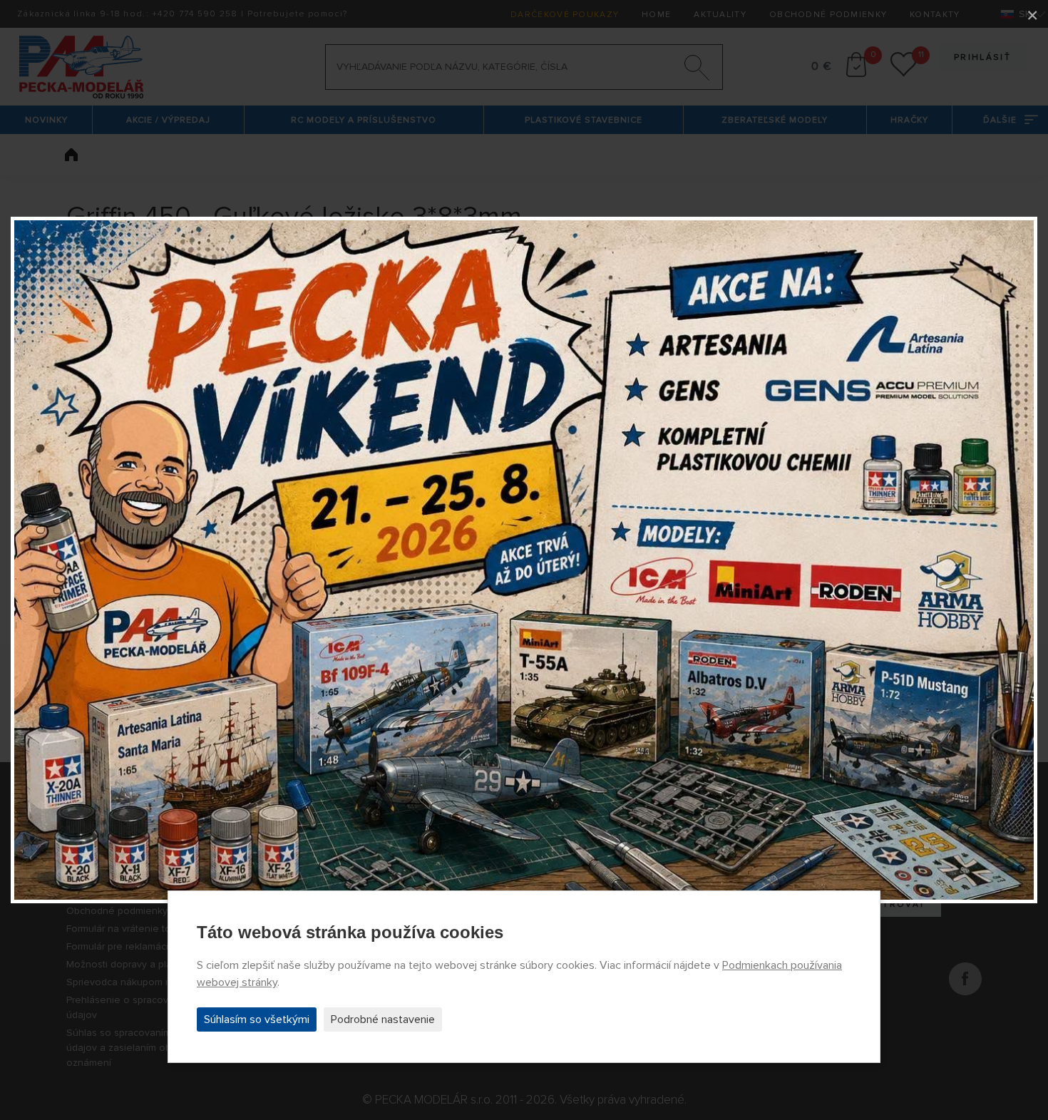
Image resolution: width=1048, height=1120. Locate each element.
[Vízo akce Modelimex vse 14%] (524, 560)
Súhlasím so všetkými (256, 1019)
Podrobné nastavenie (383, 1019)
